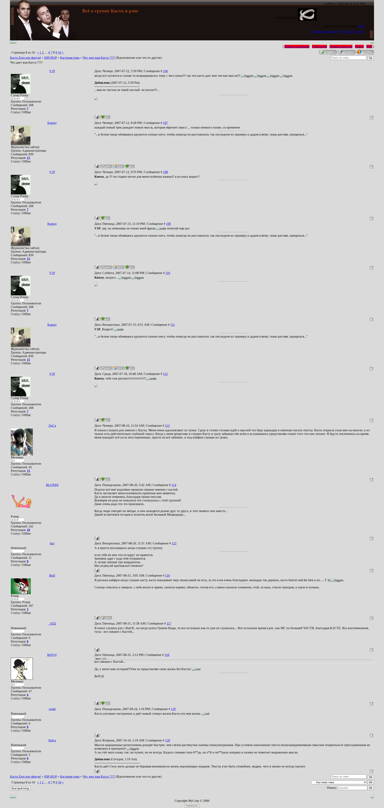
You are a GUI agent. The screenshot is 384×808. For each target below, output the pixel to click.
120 (167, 740)
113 (167, 425)
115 (174, 543)
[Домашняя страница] (118, 166)
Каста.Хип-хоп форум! (25, 57)
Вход (361, 31)
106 (165, 71)
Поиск (359, 46)
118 (167, 655)
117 (169, 623)
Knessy (52, 123)
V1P (52, 71)
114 (174, 485)
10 (59, 52)
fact (52, 543)
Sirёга (52, 740)
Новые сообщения (296, 46)
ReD (52, 575)
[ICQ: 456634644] (105, 703)
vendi (52, 709)
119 (173, 709)
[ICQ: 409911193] (105, 479)
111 (172, 324)
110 (167, 273)
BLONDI (52, 485)
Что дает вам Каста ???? (99, 57)
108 (165, 172)
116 (167, 575)
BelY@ (52, 655)
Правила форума (341, 46)
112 (165, 374)
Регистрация (347, 31)
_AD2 (52, 623)
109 (168, 223)
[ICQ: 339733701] (105, 117)
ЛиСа (52, 425)
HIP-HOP (50, 57)
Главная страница (324, 31)
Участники (319, 46)
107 (165, 123)
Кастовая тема (69, 57)
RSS (362, 26)
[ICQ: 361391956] (130, 166)
